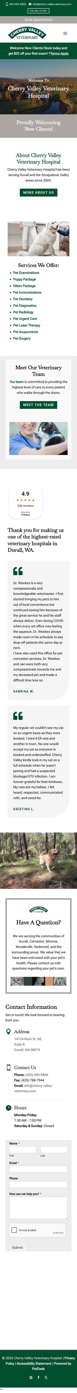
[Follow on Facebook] (38, 1377)
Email (14, 1163)
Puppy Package (24, 279)
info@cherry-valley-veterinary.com (52, 4)
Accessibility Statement (34, 1363)
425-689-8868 (17, 4)
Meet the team (38, 405)
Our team (17, 382)
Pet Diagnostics (24, 305)
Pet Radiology (23, 312)
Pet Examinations (26, 273)
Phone (13, 1178)
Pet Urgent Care (25, 319)
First (11, 1155)
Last (42, 1155)
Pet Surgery (21, 338)
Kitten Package (24, 286)
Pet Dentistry (22, 299)
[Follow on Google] (31, 1377)
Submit (17, 1247)
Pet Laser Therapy (26, 325)
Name (14, 1143)
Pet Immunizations (27, 292)
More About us (38, 192)
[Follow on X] (46, 1377)
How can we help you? (25, 1194)
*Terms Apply (59, 53)
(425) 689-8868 (36, 1075)
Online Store (38, 11)
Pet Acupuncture (25, 332)
